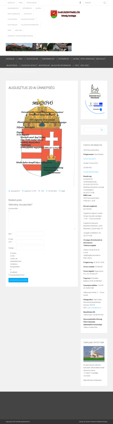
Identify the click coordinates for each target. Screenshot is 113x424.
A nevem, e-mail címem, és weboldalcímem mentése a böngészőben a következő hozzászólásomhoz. (13, 264)
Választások (12, 19)
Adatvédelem (12, 25)
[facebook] (80, 2)
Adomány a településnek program (20, 36)
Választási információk (30, 25)
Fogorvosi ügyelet (28, 19)
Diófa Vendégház (14, 14)
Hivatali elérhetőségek (90, 172)
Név (10, 234)
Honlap (11, 248)
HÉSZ (9, 30)
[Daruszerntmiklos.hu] (65, 14)
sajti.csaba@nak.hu (94, 308)
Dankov (88, 421)
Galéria (38, 8)
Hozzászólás (12, 210)
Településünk (31, 3)
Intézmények (27, 8)
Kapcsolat (28, 14)
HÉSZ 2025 (18, 30)
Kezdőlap (11, 3)
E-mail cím (10, 240)
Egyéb (63, 191)
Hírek (21, 3)
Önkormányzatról (89, 159)
